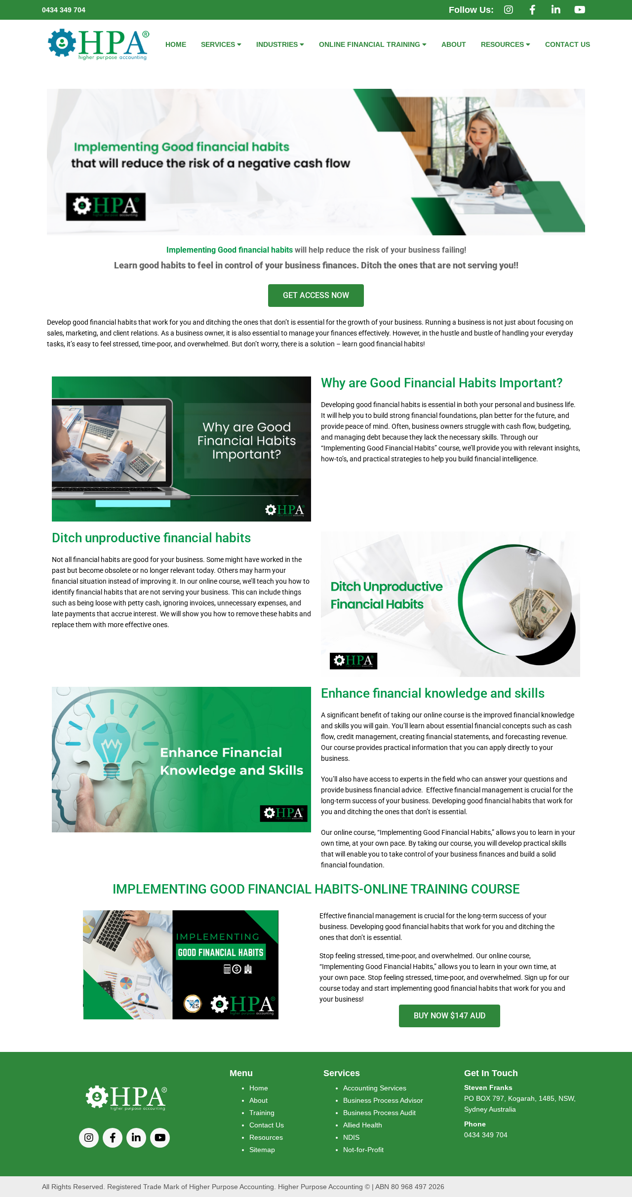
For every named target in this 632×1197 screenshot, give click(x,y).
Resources (266, 1137)
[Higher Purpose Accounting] (99, 44)
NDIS (351, 1137)
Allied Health (362, 1125)
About (258, 1100)
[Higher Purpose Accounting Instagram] (508, 10)
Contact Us (266, 1125)
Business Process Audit (379, 1113)
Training (262, 1113)
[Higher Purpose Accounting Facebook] (532, 10)
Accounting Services (374, 1088)
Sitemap (262, 1150)
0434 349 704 (63, 10)
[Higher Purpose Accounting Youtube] (580, 10)
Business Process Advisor (383, 1100)
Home (258, 1088)
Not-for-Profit (363, 1150)
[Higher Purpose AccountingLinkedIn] (556, 10)
